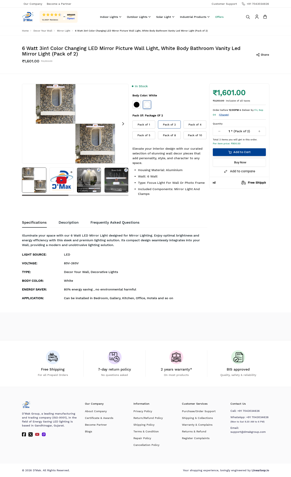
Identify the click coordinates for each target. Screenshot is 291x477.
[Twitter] (30, 434)
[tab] (115, 222)
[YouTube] (37, 434)
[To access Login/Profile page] (257, 16)
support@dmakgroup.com (248, 431)
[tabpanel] (114, 268)
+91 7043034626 (248, 410)
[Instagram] (44, 434)
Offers (219, 16)
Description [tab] (69, 222)
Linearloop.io (260, 470)
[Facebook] (24, 434)
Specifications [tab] (34, 222)
